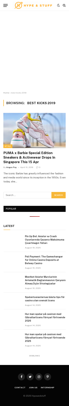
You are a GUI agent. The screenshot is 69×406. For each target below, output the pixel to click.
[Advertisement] (34, 51)
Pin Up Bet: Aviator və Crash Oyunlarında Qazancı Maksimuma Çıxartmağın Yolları (44, 239)
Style (8, 146)
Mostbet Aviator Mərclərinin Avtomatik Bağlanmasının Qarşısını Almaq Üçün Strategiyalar (45, 280)
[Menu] (5, 5)
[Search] (64, 5)
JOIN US (33, 387)
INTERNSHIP (47, 387)
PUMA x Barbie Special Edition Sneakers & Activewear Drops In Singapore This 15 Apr (29, 157)
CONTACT (20, 387)
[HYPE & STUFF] (33, 5)
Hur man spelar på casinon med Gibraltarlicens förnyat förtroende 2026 (45, 317)
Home (6, 93)
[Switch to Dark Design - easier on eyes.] (58, 5)
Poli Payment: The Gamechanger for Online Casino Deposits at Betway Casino (44, 260)
